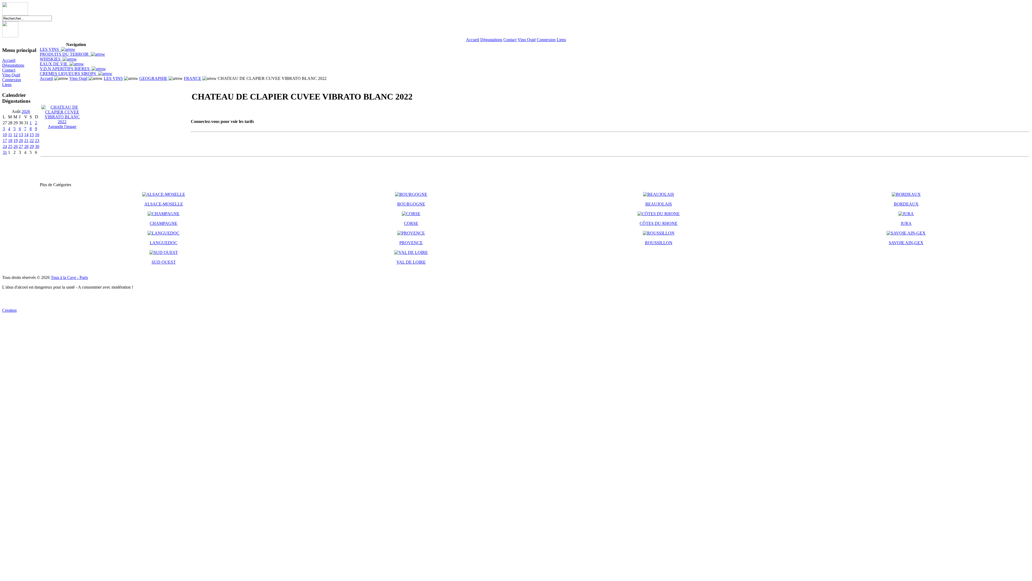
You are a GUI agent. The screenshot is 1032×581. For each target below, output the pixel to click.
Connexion (546, 39)
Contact (510, 39)
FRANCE (192, 78)
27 (21, 146)
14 (26, 134)
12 (15, 134)
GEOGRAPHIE (153, 78)
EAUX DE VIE (55, 64)
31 (5, 152)
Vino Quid (527, 39)
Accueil (472, 39)
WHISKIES (51, 59)
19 (15, 140)
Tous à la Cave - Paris (69, 277)
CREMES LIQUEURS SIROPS (69, 73)
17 (5, 140)
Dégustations (491, 39)
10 (5, 134)
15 (32, 134)
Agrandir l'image (62, 126)
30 (37, 146)
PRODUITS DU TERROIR (65, 54)
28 (26, 146)
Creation (9, 310)
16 (37, 134)
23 (37, 140)
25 (10, 146)
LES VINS (50, 49)
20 (21, 140)
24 (5, 146)
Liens (561, 39)
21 (26, 140)
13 (21, 134)
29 (32, 146)
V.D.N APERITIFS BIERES (66, 68)
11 (10, 134)
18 (10, 140)
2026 (26, 111)
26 (15, 146)
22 (32, 140)
